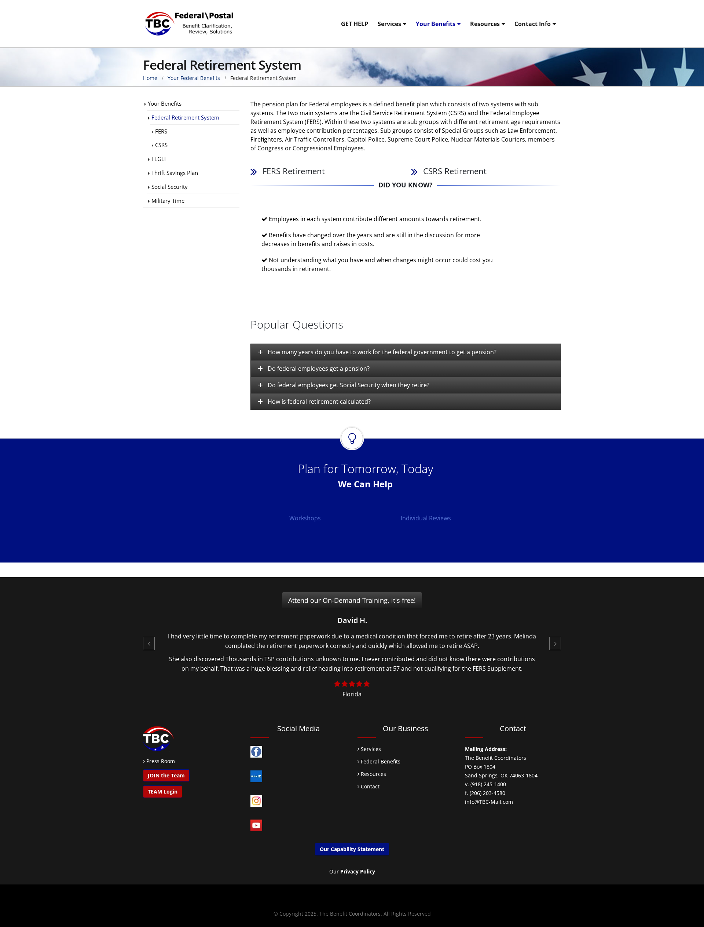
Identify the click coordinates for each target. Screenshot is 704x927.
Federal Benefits (379, 761)
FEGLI (158, 158)
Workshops (305, 518)
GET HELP (354, 24)
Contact (369, 786)
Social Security (169, 186)
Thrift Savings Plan (174, 172)
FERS (161, 131)
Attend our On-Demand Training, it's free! (352, 600)
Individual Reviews (426, 518)
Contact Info (532, 24)
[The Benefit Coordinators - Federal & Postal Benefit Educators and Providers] (189, 23)
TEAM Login (162, 791)
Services (389, 24)
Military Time (167, 200)
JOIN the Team (166, 775)
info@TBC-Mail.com (489, 801)
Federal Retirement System (185, 117)
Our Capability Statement (352, 849)
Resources (485, 24)
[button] (149, 643)
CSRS (161, 145)
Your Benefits (435, 24)
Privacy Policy (357, 871)
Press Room (160, 761)
